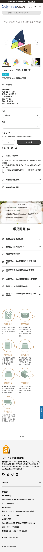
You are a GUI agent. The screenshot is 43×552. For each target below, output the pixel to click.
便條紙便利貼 (14, 22)
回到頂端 (21, 436)
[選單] (39, 7)
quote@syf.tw (16, 537)
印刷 (3, 111)
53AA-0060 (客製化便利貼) (17, 70)
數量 (3, 122)
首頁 (5, 22)
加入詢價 (29, 142)
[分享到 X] (8, 148)
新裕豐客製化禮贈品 (12, 547)
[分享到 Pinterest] (16, 148)
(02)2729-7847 (13, 515)
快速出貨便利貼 (26, 22)
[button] (35, 7)
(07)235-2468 (12, 503)
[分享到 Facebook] (12, 148)
